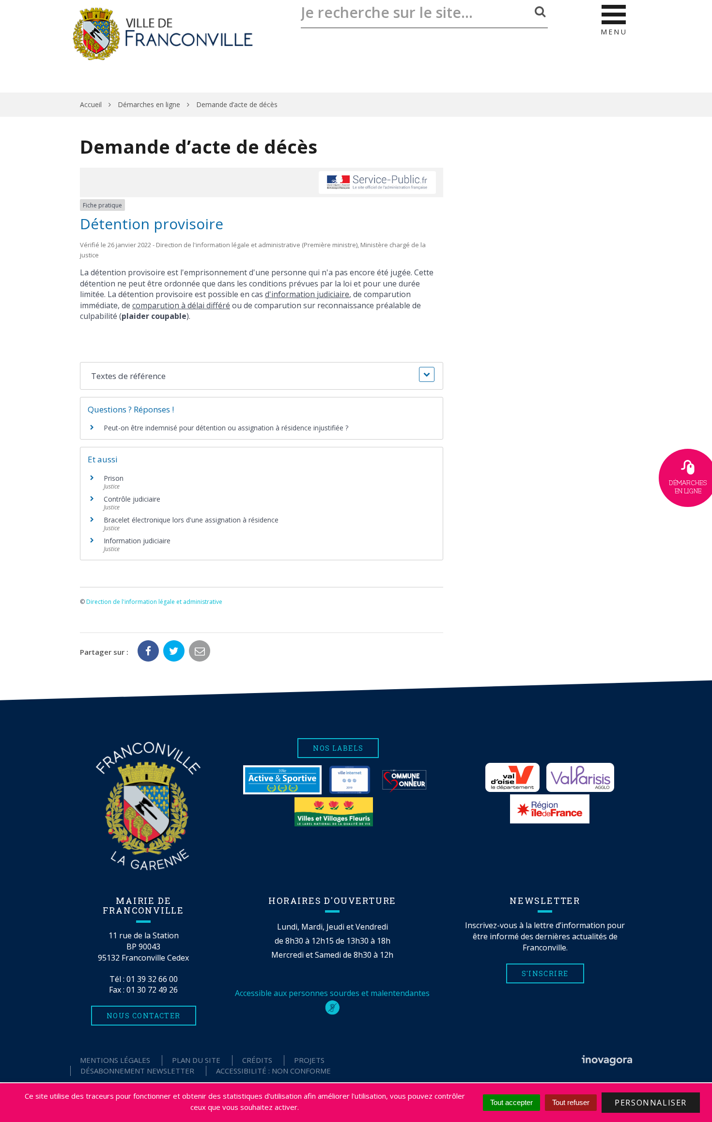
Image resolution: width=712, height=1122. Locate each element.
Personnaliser (651, 1102)
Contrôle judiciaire (132, 499)
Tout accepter (511, 1102)
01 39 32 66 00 (152, 979)
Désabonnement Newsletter (137, 1070)
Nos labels (338, 748)
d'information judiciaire (307, 294)
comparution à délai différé (181, 305)
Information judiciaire (137, 540)
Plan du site (196, 1060)
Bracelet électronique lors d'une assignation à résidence (191, 519)
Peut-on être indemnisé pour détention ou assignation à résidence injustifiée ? (226, 427)
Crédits (257, 1060)
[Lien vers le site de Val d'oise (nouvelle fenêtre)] (512, 777)
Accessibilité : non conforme (273, 1070)
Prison (114, 478)
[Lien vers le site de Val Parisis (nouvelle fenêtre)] (580, 777)
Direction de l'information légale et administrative (154, 602)
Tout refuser (570, 1102)
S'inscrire (545, 973)
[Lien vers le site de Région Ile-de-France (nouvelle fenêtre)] (549, 808)
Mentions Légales (115, 1060)
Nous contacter (144, 1015)
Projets (309, 1060)
